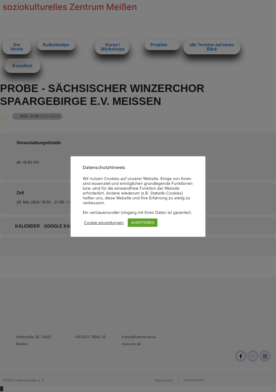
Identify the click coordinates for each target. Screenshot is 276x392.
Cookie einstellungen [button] (104, 222)
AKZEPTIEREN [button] (142, 222)
